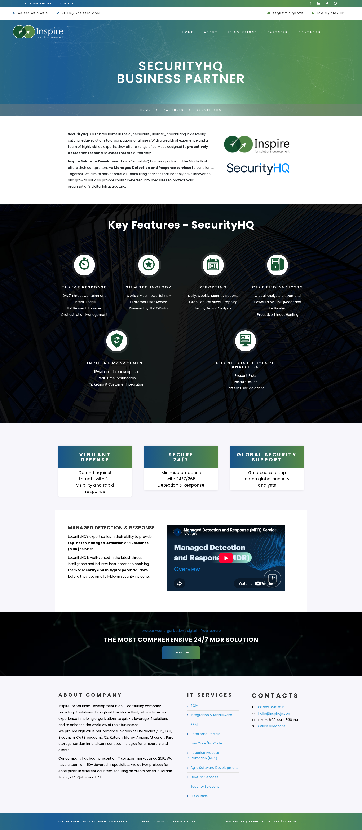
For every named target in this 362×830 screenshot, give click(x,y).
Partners (278, 32)
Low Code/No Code (206, 743)
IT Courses (199, 796)
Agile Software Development (214, 767)
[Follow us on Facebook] (310, 3)
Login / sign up (330, 13)
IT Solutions (242, 32)
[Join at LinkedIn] (318, 3)
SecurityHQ (209, 110)
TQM (194, 705)
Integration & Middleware (211, 715)
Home (188, 32)
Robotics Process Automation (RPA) (203, 755)
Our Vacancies (38, 3)
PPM (194, 724)
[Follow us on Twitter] (327, 3)
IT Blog (66, 3)
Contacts (309, 32)
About (211, 32)
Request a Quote (288, 13)
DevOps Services (204, 777)
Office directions (271, 726)
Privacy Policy (155, 821)
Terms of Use (184, 821)
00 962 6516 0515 (33, 13)
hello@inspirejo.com (81, 13)
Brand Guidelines (264, 821)
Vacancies (235, 821)
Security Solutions (204, 786)
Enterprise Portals (205, 733)
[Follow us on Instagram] (335, 3)
